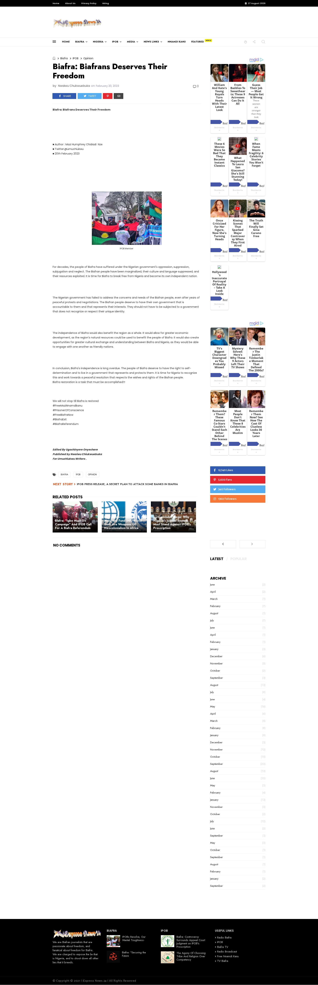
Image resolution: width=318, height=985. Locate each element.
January (214, 649)
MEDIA (131, 41)
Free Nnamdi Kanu (228, 956)
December (216, 656)
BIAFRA (79, 41)
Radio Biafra (224, 938)
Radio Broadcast (227, 951)
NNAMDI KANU (177, 41)
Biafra (64, 58)
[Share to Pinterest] (107, 96)
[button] (245, 41)
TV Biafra (222, 961)
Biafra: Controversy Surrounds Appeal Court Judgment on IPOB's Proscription (190, 942)
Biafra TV (222, 947)
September (216, 677)
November (216, 663)
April (213, 591)
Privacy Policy (88, 3)
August (214, 613)
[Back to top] (308, 976)
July (212, 620)
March (214, 599)
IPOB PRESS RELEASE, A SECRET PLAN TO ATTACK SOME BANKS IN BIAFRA (127, 484)
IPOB (115, 41)
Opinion (88, 58)
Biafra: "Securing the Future (134, 954)
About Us (70, 3)
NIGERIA (98, 41)
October (215, 670)
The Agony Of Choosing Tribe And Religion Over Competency (191, 956)
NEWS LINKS (151, 41)
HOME (66, 41)
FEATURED (197, 41)
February (215, 606)
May (212, 706)
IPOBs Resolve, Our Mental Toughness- (134, 938)
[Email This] (118, 96)
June (212, 584)
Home (56, 3)
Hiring (105, 3)
